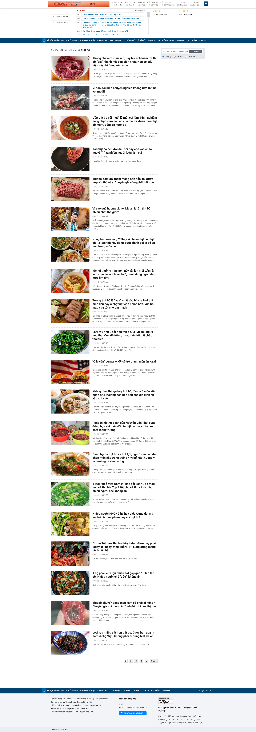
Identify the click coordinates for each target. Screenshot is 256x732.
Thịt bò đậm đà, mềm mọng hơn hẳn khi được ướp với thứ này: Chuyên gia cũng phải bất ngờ (123, 180)
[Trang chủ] (44, 40)
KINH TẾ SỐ (151, 40)
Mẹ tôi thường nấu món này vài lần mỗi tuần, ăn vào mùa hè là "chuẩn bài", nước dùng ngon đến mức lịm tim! (123, 274)
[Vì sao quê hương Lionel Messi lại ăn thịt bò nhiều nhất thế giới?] (70, 219)
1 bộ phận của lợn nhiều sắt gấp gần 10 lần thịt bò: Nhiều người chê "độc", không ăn (123, 574)
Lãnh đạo (192, 56)
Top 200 (209, 690)
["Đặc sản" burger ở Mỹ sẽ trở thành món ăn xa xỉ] (70, 372)
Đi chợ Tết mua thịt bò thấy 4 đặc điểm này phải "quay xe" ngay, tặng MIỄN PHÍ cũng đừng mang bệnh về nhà (124, 546)
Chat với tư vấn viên (134, 713)
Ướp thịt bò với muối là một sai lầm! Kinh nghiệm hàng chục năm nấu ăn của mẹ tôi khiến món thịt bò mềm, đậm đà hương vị (124, 121)
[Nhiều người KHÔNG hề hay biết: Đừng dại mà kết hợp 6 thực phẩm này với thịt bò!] (70, 524)
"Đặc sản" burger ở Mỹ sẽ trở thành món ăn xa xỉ (124, 361)
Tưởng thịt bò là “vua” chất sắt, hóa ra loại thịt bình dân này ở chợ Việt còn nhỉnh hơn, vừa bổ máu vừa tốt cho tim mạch (122, 304)
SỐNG (171, 40)
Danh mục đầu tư (62, 22)
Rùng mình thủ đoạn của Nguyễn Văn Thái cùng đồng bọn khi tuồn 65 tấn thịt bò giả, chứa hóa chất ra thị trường (123, 426)
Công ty (168, 56)
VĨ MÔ (142, 40)
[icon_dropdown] (206, 3)
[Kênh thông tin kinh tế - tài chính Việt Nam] (78, 4)
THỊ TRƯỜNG (162, 40)
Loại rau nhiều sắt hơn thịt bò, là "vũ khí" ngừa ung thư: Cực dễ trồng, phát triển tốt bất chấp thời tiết (122, 335)
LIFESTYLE (180, 40)
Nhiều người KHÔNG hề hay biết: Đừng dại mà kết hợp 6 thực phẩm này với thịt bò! (122, 515)
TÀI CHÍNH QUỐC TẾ (130, 40)
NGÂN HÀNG (102, 40)
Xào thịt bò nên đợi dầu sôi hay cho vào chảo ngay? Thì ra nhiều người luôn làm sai (122, 150)
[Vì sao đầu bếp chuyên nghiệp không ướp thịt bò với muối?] (70, 98)
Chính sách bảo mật (59, 730)
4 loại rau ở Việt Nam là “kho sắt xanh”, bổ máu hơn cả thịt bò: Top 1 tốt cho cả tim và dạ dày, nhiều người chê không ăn (123, 487)
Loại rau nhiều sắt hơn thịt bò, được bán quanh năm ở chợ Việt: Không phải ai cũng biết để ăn (123, 634)
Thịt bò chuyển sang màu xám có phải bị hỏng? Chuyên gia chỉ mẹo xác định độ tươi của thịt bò (124, 604)
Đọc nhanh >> (140, 11)
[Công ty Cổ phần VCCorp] (181, 700)
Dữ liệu (194, 40)
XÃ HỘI (50, 40)
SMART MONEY (114, 40)
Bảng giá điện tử (62, 16)
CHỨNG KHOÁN (60, 40)
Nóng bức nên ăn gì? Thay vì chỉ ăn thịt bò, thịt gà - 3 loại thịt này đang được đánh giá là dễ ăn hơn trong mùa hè (123, 242)
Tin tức (180, 56)
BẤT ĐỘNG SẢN (74, 40)
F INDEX (203, 40)
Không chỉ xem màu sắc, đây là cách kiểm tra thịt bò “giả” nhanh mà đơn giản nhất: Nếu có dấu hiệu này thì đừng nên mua (124, 61)
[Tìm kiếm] (195, 51)
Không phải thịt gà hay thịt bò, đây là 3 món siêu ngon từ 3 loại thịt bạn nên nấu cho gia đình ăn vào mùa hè (124, 395)
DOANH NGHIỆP (88, 40)
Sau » (153, 661)
